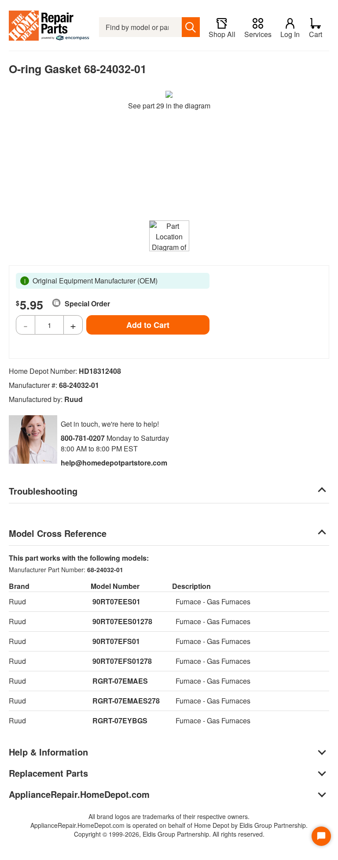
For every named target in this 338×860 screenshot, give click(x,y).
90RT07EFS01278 (122, 661)
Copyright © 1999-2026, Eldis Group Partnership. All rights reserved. (169, 834)
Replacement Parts (48, 773)
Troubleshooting (43, 490)
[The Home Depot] (49, 27)
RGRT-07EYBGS (119, 720)
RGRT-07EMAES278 (126, 701)
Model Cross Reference (58, 533)
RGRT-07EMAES (120, 681)
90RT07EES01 (116, 601)
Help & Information (48, 751)
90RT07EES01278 (122, 621)
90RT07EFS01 (116, 641)
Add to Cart (147, 325)
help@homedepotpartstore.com (114, 463)
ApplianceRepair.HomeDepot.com (79, 794)
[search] (191, 27)
